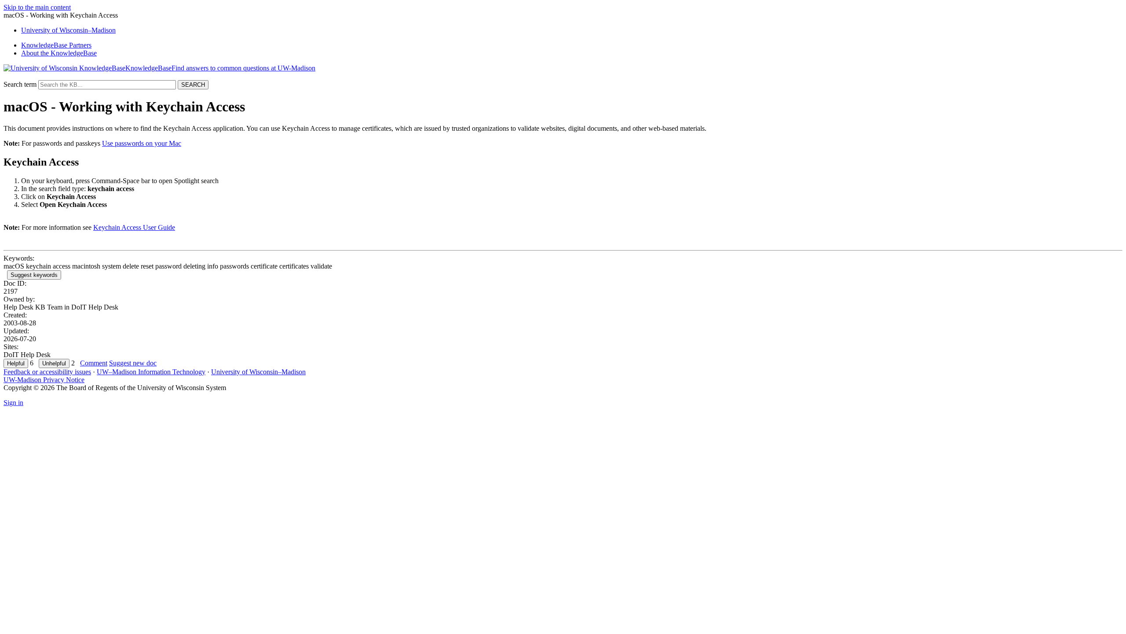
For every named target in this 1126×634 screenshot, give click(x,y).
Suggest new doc (133, 363)
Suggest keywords (34, 275)
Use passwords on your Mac (141, 143)
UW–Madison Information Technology (151, 372)
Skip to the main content (37, 7)
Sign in (13, 402)
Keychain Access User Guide (134, 227)
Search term (20, 84)
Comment (93, 363)
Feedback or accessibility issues (47, 372)
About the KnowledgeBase (59, 53)
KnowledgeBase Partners (56, 45)
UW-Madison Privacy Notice (44, 379)
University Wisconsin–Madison (68, 30)
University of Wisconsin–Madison (258, 372)
